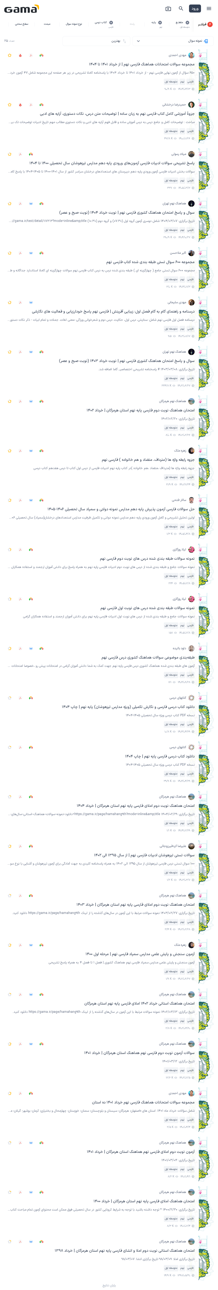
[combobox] (173, 41)
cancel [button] (187, 22)
